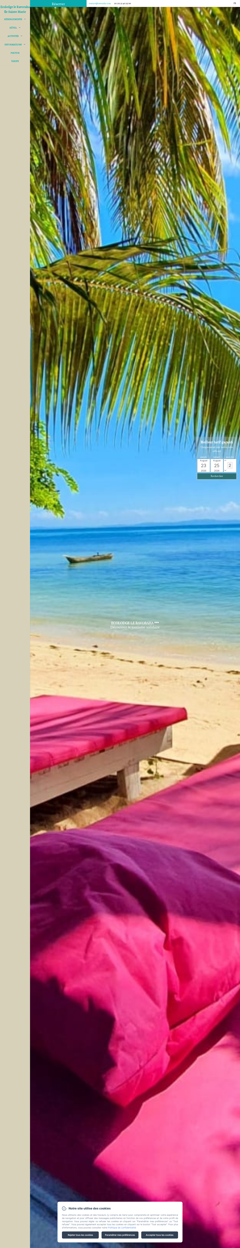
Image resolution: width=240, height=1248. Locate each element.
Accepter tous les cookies (159, 1235)
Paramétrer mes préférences (120, 1235)
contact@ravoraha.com (100, 3)
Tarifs (15, 61)
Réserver (58, 4)
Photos (15, 53)
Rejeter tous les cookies (80, 1235)
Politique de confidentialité (122, 1227)
